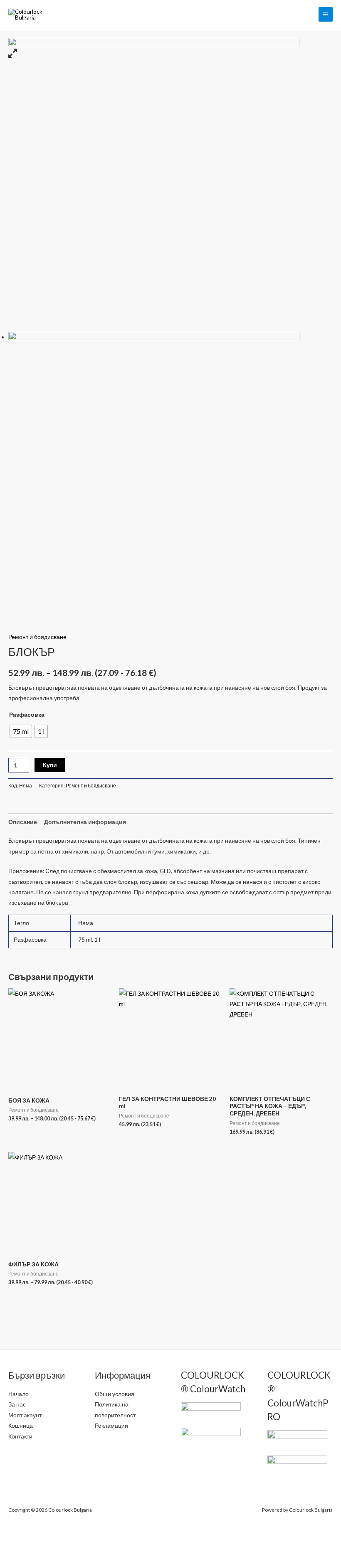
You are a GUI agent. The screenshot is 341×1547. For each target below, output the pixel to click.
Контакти (20, 1436)
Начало (18, 1393)
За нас (17, 1404)
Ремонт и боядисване (37, 636)
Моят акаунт (25, 1415)
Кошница (20, 1425)
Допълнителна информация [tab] (85, 821)
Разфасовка (26, 714)
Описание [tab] (22, 821)
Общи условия (114, 1393)
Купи (50, 764)
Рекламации (111, 1425)
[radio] (21, 731)
